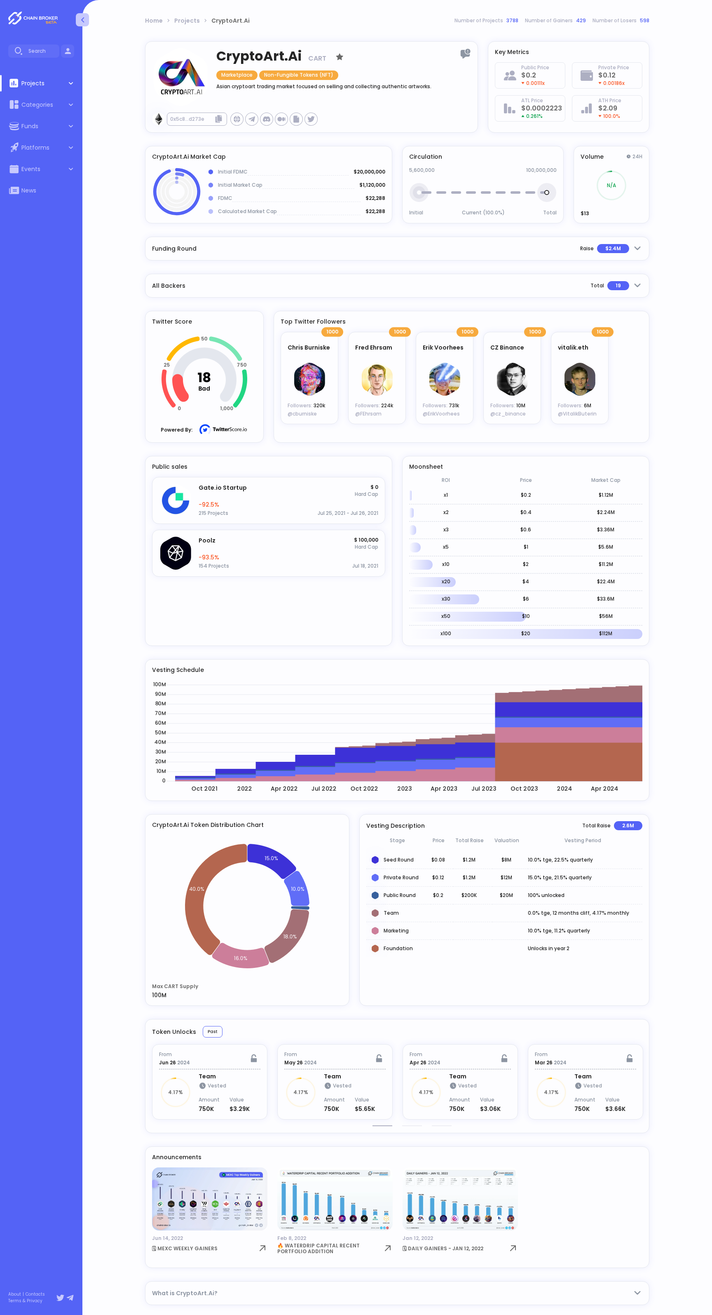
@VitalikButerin (577, 413)
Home (154, 20)
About (14, 1294)
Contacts (35, 1294)
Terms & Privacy (25, 1301)
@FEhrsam (368, 413)
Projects (187, 20)
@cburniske (302, 413)
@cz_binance (508, 413)
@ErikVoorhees (441, 413)
